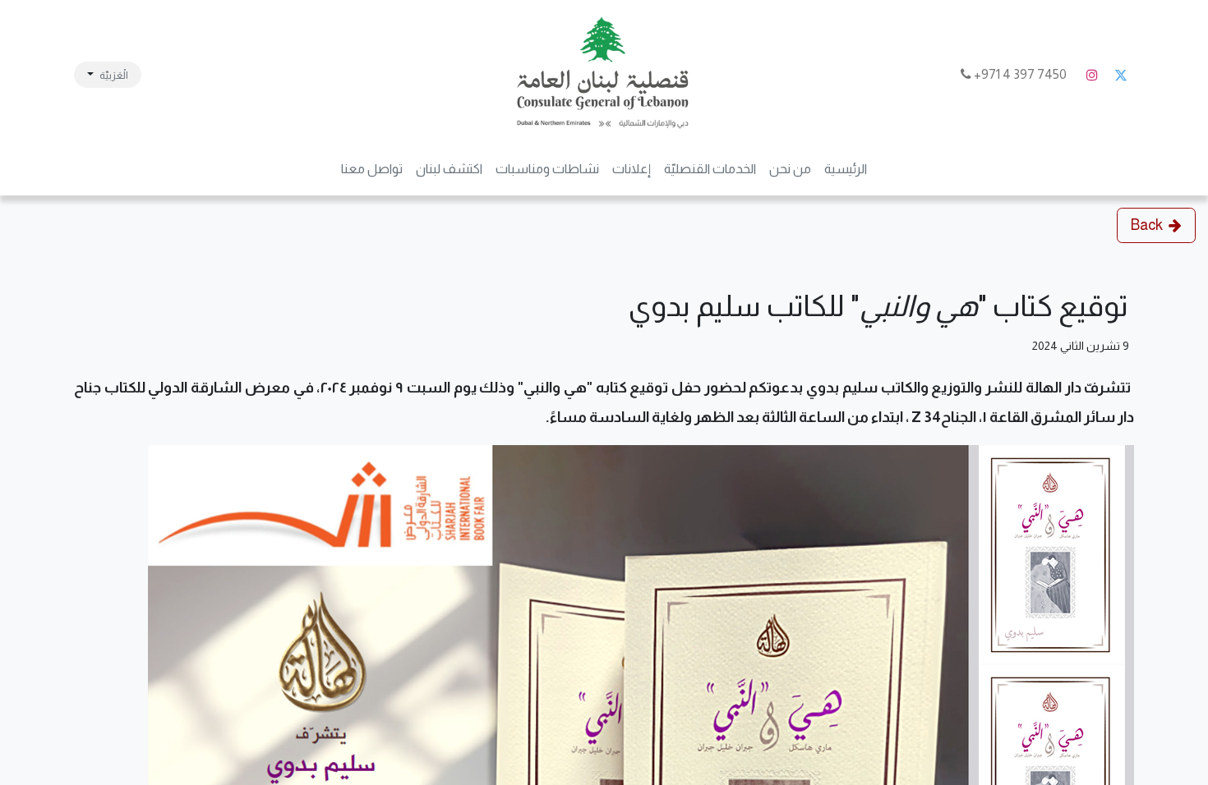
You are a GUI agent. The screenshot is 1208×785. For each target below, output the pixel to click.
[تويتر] (1121, 75)
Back (1147, 225)
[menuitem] (846, 169)
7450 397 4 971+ (1020, 74)
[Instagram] (1092, 75)
